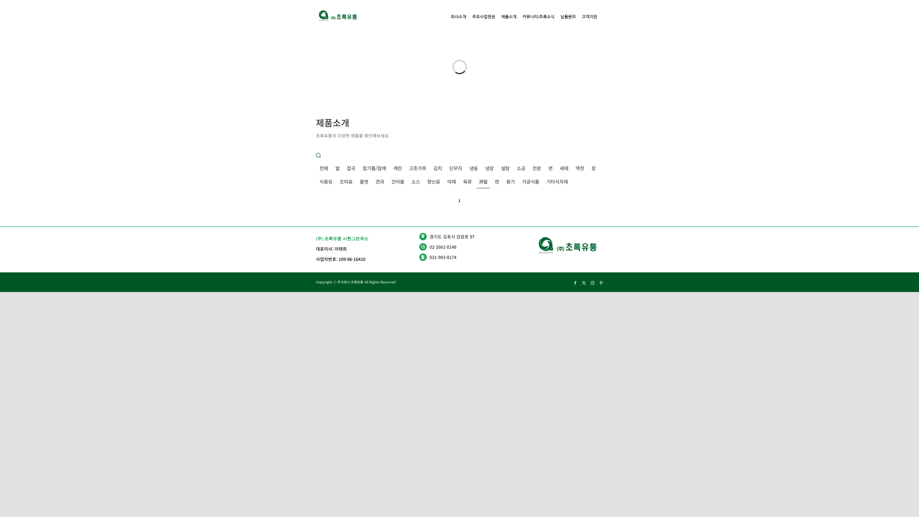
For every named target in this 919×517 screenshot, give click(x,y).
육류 (467, 181)
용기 (510, 181)
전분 (536, 168)
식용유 (325, 181)
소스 (415, 181)
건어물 (397, 181)
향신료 (433, 181)
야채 (451, 181)
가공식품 (530, 181)
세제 (564, 168)
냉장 (489, 168)
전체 (323, 168)
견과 (379, 181)
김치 (437, 168)
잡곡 (351, 168)
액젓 (580, 168)
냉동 (473, 168)
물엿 (364, 181)
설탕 (505, 168)
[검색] (318, 155)
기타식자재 (557, 181)
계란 (397, 168)
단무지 (455, 168)
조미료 (346, 181)
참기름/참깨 (374, 168)
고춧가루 (417, 168)
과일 (483, 181)
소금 (521, 168)
